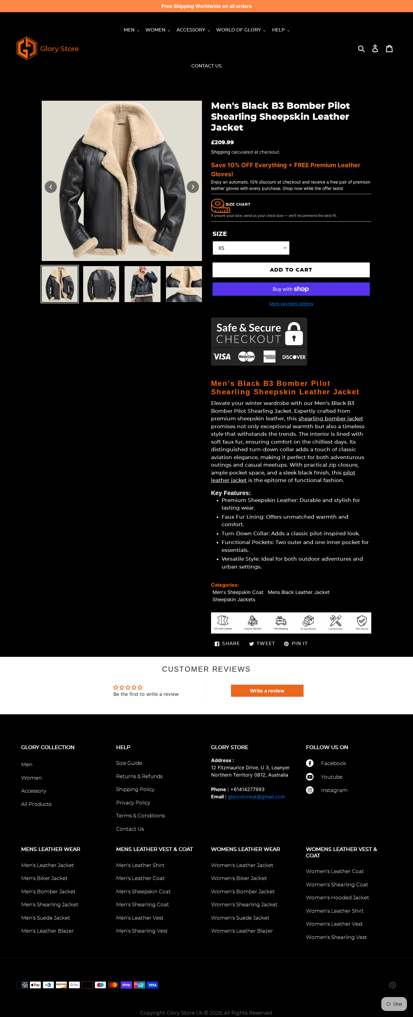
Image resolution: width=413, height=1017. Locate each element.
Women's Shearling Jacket (244, 904)
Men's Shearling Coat (142, 904)
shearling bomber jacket (330, 418)
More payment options (291, 303)
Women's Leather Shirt (335, 911)
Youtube (332, 777)
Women (31, 778)
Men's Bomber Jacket (48, 891)
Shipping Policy (135, 789)
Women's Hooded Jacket (337, 897)
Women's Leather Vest (334, 924)
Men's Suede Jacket (45, 918)
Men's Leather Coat (140, 878)
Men (26, 764)
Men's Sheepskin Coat (238, 592)
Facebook (333, 763)
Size (220, 234)
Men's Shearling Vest (142, 931)
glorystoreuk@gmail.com (256, 797)
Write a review (267, 691)
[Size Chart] (230, 205)
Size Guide (129, 763)
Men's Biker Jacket (44, 878)
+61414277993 (247, 789)
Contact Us (130, 829)
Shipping (220, 152)
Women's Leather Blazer (242, 931)
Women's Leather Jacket (242, 865)
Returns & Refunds (139, 776)
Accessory (33, 791)
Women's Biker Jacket (239, 878)
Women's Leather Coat (335, 871)
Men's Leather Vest (140, 918)
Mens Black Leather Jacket (299, 592)
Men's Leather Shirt (140, 865)
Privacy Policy (133, 802)
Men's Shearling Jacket (49, 904)
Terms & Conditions (140, 815)
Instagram (334, 790)
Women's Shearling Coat (337, 884)
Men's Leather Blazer (47, 931)
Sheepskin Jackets (234, 599)
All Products (36, 804)
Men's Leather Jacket (47, 865)
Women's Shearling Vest (336, 937)
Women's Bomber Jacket (243, 891)
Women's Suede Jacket (240, 918)
